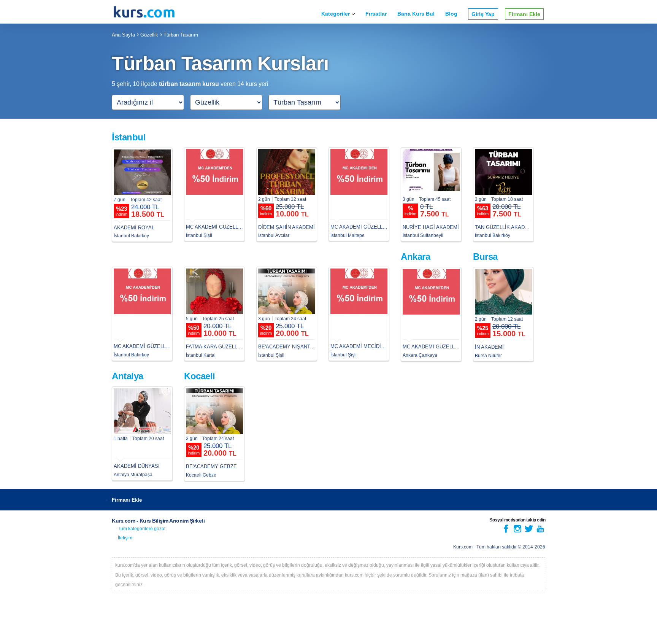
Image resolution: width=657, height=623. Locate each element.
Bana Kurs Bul (416, 14)
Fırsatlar (376, 14)
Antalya (127, 376)
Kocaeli (199, 376)
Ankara (415, 256)
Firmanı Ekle (524, 14)
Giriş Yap (483, 14)
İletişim (125, 537)
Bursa (485, 256)
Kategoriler (335, 14)
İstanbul (129, 137)
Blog (451, 14)
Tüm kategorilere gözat (141, 528)
